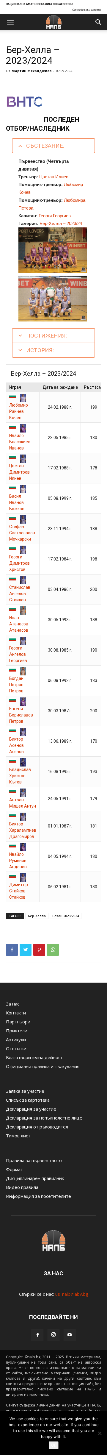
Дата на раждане (60, 387)
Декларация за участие (31, 1109)
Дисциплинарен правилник (35, 1178)
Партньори (18, 1022)
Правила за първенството (34, 1160)
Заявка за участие (25, 1091)
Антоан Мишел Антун (22, 802)
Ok (53, 1445)
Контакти (16, 1013)
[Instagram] (53, 1335)
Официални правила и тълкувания (42, 1066)
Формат (14, 1169)
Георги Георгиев (55, 215)
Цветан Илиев (53, 176)
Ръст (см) (93, 387)
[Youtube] (69, 1335)
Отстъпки (16, 1048)
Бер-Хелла (37, 916)
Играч (15, 387)
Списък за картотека (28, 1100)
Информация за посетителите (38, 1196)
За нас (12, 1004)
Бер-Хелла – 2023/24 (61, 223)
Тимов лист (18, 1136)
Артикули (16, 1039)
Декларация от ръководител (37, 1127)
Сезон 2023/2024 (65, 916)
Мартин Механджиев (31, 70)
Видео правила (22, 1187)
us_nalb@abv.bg (71, 1294)
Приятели (16, 1031)
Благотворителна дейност (34, 1057)
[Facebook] (37, 1335)
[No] (100, 1433)
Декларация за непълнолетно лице (44, 1118)
